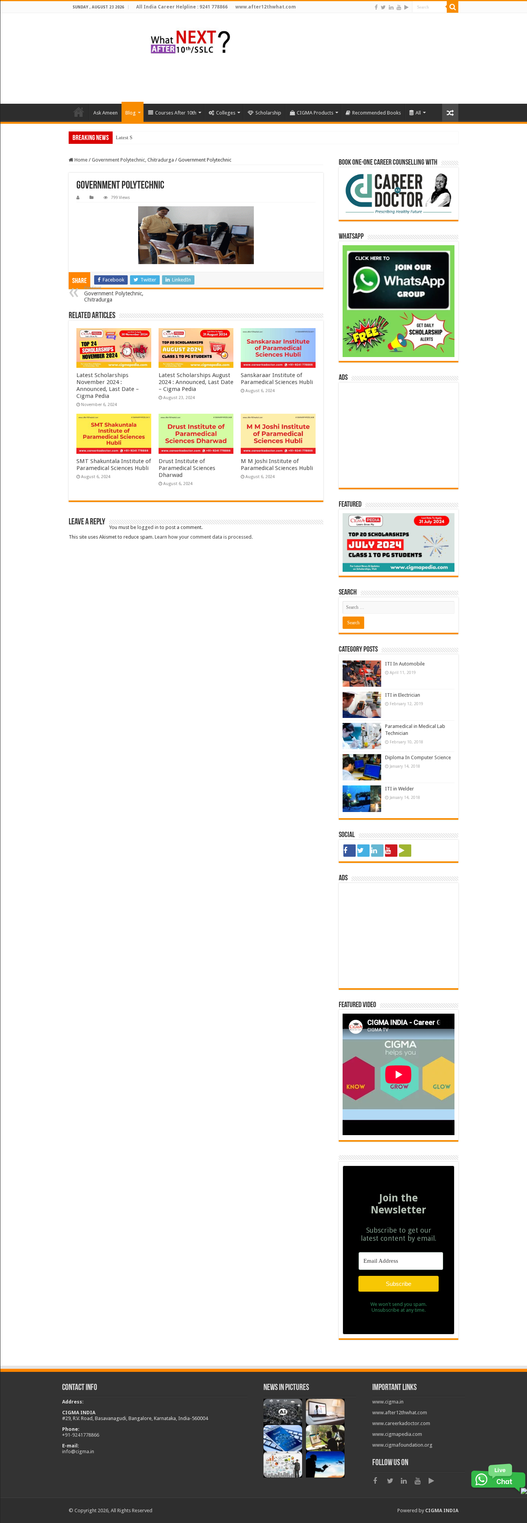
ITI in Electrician (402, 695)
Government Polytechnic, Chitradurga (133, 160)
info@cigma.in (78, 1451)
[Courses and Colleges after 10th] (190, 41)
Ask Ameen (105, 113)
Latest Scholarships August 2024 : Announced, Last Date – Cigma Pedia (196, 382)
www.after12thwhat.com (399, 1412)
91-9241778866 (82, 1435)
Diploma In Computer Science (418, 757)
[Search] (452, 7)
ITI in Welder (399, 789)
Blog (130, 113)
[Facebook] (376, 7)
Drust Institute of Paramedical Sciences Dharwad (187, 468)
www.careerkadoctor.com (401, 1423)
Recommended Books (376, 113)
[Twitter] (383, 7)
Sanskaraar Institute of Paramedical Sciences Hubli (277, 379)
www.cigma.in (388, 1402)
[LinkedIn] (391, 7)
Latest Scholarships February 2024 (152, 137)
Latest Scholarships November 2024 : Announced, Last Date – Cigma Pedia (107, 385)
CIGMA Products (315, 113)
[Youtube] (399, 7)
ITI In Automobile (405, 664)
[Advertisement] (317, 78)
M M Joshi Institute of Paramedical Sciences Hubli (277, 465)
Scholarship (268, 113)
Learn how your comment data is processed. (204, 537)
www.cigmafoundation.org (402, 1445)
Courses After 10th (175, 113)
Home (80, 160)
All (418, 113)
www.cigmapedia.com (397, 1434)
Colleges (225, 113)
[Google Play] (406, 7)
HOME (79, 112)
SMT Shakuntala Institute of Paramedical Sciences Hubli (113, 465)
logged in (148, 527)
